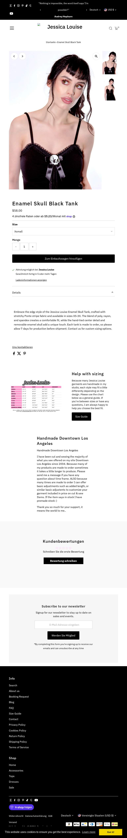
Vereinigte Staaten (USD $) (98, 815)
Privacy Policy (17, 724)
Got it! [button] (110, 832)
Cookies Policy (17, 730)
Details (16, 292)
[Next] (86, 10)
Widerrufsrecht (16, 815)
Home (12, 765)
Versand (13, 822)
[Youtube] (11, 14)
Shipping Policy (18, 741)
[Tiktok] (26, 6)
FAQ (11, 708)
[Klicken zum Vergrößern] (96, 56)
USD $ (111, 9)
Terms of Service (19, 747)
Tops (12, 776)
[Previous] (40, 10)
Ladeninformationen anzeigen (31, 280)
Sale (11, 787)
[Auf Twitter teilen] (19, 354)
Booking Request (19, 696)
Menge (16, 239)
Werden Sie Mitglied (63, 635)
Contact (13, 719)
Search (13, 685)
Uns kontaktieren (22, 347)
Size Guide (81, 416)
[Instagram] (18, 6)
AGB (50, 815)
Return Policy (17, 736)
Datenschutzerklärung (35, 815)
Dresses (14, 781)
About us (14, 691)
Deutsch (94, 9)
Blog (11, 702)
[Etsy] (11, 6)
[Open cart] (116, 28)
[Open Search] (110, 28)
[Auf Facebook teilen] (14, 354)
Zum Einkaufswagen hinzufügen (63, 258)
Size (15, 224)
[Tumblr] (30, 6)
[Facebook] (14, 6)
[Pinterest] (22, 6)
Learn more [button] (88, 832)
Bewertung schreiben (63, 560)
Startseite (51, 42)
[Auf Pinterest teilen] (24, 354)
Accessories (16, 770)
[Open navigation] (12, 28)
